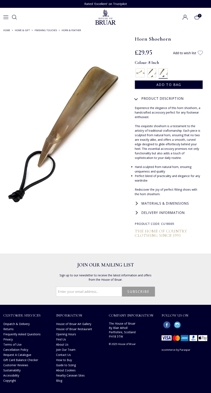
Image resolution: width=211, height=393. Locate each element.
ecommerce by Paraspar (176, 350)
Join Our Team (65, 350)
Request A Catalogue (17, 355)
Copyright (9, 380)
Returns (8, 329)
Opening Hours (66, 334)
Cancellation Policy (15, 350)
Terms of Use (12, 344)
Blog (59, 380)
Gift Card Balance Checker (20, 360)
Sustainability (12, 370)
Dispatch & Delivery (16, 324)
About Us (62, 344)
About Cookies (66, 370)
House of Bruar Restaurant (74, 329)
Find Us (61, 339)
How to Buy (64, 360)
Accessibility (11, 375)
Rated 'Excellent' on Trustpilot (105, 4)
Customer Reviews (15, 365)
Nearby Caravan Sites (70, 375)
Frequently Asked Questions (22, 334)
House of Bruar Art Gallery (73, 324)
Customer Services (22, 315)
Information (69, 315)
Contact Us (63, 355)
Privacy (8, 339)
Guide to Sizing (66, 365)
